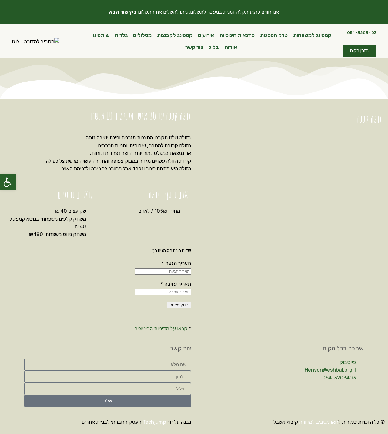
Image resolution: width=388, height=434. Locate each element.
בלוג (214, 47)
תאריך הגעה (176, 263)
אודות (230, 47)
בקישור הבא (123, 12)
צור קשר (194, 47)
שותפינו (101, 35)
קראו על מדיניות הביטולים (160, 329)
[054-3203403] (344, 32)
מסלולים (142, 35)
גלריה (121, 35)
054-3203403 (361, 32)
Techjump (154, 422)
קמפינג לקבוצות (174, 35)
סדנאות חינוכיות (237, 35)
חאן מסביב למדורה (318, 422)
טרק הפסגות (274, 35)
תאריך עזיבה (176, 284)
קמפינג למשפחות (312, 35)
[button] (8, 182)
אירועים (206, 35)
